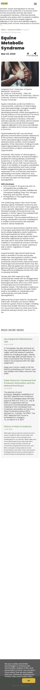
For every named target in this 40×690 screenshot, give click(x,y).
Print (29, 55)
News (3, 29)
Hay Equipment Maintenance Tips (18, 340)
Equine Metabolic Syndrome (15, 31)
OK (28, 680)
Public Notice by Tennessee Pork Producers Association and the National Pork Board (20, 383)
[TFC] (20, 4)
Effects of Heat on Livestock (17, 426)
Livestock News (14, 29)
